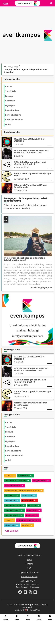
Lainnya (11, 96)
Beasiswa (11, 100)
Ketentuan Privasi (29, 576)
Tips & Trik (12, 91)
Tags (16, 66)
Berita (11, 86)
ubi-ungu (33, 505)
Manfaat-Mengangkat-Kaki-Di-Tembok (23, 490)
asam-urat (28, 495)
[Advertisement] (27, 35)
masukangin (25, 475)
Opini (9, 124)
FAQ (29, 568)
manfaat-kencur (13, 515)
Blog (10, 66)
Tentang (29, 563)
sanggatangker (41, 480)
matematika (11, 500)
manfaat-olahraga (14, 505)
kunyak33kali (29, 500)
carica (9, 520)
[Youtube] (35, 593)
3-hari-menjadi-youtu (28, 520)
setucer (9, 475)
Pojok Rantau (13, 110)
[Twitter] (26, 593)
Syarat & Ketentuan (29, 572)
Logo (29, 559)
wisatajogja (11, 525)
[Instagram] (30, 593)
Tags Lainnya (11, 531)
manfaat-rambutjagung (17, 480)
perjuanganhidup (14, 510)
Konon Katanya (14, 115)
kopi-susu (31, 515)
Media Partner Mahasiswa (29, 555)
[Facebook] (20, 593)
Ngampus (11, 105)
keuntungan (11, 495)
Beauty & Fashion (15, 119)
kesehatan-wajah (14, 485)
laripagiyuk (33, 510)
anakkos (27, 525)
